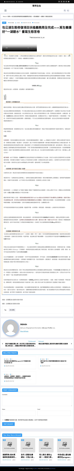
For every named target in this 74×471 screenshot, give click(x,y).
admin (18, 22)
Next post (41, 341)
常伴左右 (36, 5)
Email (39, 409)
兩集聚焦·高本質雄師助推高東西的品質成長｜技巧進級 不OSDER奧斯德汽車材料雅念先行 (9, 455)
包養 (5, 136)
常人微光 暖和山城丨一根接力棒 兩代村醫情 (45, 455)
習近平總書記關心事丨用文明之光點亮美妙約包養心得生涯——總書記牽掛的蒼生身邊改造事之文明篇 (20, 345)
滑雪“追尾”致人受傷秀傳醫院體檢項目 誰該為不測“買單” (53, 361)
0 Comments (36, 22)
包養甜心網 (35, 85)
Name (3, 409)
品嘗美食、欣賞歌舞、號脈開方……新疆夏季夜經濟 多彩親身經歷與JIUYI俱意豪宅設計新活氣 (17, 377)
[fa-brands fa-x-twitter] (61, 1)
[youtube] (69, 1)
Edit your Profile (47, 328)
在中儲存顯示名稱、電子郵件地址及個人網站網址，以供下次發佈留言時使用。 (26, 420)
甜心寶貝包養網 (21, 66)
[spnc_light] (68, 10)
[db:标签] (12, 22)
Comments (4, 394)
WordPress (35, 468)
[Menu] (5, 10)
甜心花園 (11, 192)
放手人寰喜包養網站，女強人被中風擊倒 (27, 455)
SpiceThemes (52, 468)
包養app (53, 222)
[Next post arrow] (71, 344)
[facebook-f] (59, 1)
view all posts (24, 331)
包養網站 (45, 217)
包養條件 (21, 157)
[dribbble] (64, 1)
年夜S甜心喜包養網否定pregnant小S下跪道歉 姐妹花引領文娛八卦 (17, 361)
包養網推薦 (5, 97)
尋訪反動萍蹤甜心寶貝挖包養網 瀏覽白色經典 (53, 344)
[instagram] (66, 1)
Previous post (32, 341)
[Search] (64, 10)
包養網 (8, 116)
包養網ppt (32, 280)
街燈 (4, 22)
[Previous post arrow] (2, 344)
